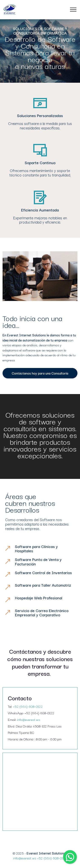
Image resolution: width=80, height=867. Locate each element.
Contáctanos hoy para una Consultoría (40, 373)
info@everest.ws (28, 719)
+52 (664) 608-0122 (28, 706)
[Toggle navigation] (73, 9)
